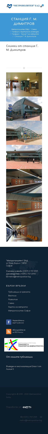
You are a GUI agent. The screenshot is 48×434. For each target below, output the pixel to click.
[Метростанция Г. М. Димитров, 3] (24, 133)
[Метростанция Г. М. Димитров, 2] (24, 108)
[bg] (41, 6)
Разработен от (14, 407)
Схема (34, 29)
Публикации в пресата (19, 292)
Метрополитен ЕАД (20, 29)
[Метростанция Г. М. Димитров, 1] (24, 84)
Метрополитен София (19, 311)
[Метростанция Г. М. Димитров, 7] (24, 229)
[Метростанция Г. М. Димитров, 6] (24, 205)
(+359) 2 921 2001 (30, 271)
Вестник (12, 296)
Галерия (15, 34)
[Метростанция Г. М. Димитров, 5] (24, 181)
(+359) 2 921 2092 (28, 274)
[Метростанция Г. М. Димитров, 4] (24, 157)
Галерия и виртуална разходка (25, 32)
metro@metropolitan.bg (19, 277)
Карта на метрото (18, 307)
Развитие (13, 299)
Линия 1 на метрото (30, 34)
